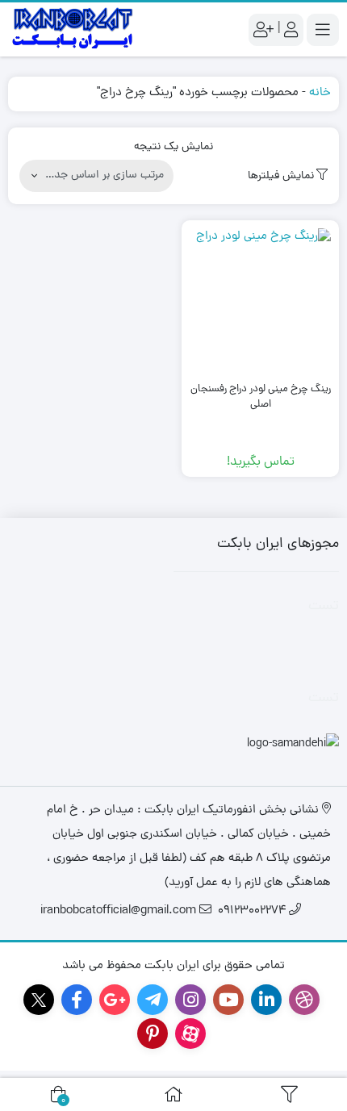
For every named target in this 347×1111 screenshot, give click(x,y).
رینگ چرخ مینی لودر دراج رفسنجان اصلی (260, 397)
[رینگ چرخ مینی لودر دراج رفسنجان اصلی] (260, 299)
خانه (320, 93)
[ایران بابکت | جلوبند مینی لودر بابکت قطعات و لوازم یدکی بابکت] (72, 29)
